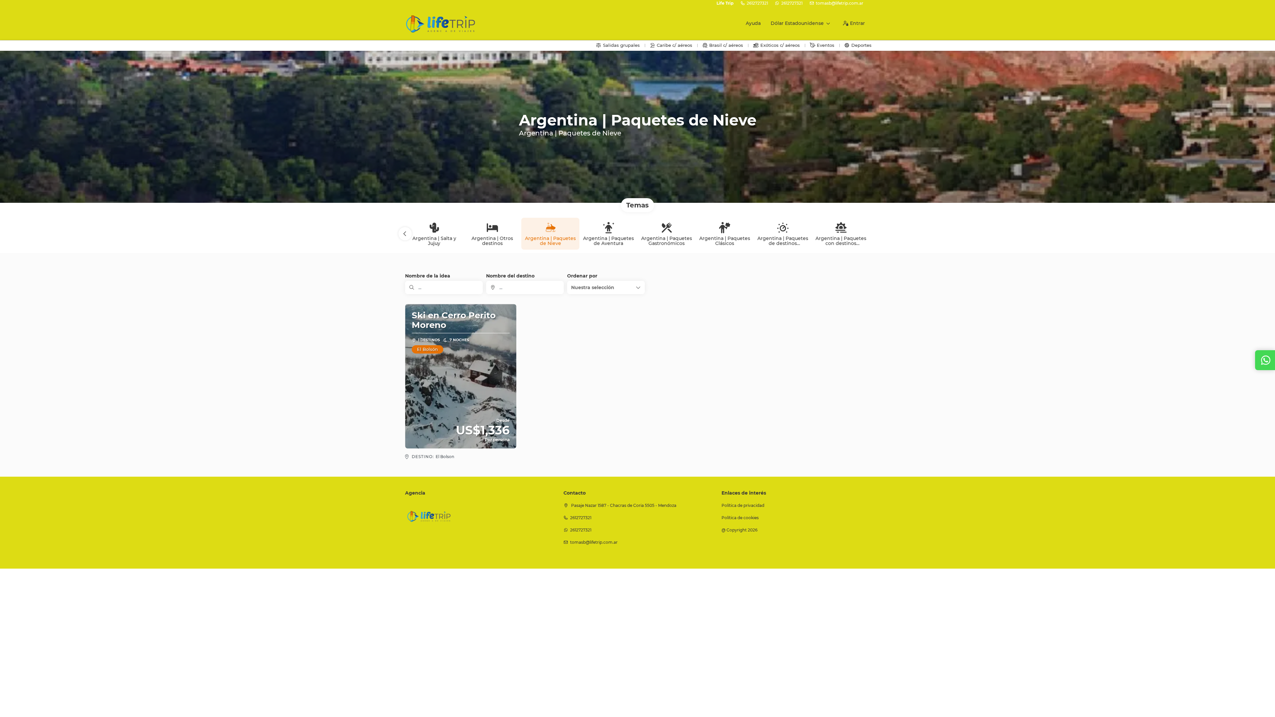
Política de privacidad (743, 505)
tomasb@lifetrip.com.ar (839, 3)
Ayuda (753, 23)
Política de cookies (740, 517)
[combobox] (525, 287)
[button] (405, 233)
